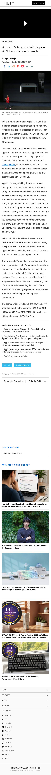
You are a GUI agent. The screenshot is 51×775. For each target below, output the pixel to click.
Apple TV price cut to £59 (15, 356)
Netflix (12, 164)
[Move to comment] (32, 66)
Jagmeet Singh (10, 59)
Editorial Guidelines (37, 381)
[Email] (27, 66)
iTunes (5, 164)
